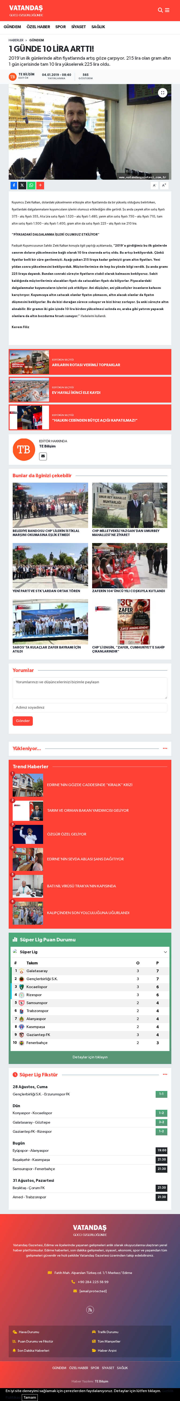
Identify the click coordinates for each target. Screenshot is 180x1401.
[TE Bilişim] (24, 449)
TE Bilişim (47, 446)
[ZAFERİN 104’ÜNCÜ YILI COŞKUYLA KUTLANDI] (130, 565)
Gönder (23, 721)
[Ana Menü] (167, 10)
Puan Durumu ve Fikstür (35, 1341)
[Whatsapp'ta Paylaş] (31, 186)
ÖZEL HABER (38, 27)
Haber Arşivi (107, 1350)
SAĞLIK (98, 27)
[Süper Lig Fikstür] (165, 1075)
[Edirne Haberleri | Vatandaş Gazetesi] (26, 10)
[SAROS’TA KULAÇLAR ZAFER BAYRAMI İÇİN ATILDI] (50, 622)
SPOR (60, 27)
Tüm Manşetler (109, 1341)
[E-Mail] (43, 456)
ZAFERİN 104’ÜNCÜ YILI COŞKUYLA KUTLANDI (128, 591)
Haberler (16, 40)
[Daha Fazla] (40, 186)
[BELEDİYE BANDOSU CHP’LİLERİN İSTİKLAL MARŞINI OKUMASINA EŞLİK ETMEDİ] (50, 505)
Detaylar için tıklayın (90, 1057)
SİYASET (78, 27)
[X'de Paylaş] (22, 186)
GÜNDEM (12, 27)
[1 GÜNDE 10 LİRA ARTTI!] (90, 132)
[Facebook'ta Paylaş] (14, 186)
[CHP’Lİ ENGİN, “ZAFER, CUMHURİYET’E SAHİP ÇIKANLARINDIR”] (130, 622)
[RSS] (90, 1310)
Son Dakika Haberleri (33, 1350)
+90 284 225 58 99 (93, 1282)
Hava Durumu (29, 1332)
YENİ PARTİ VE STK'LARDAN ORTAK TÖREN (46, 591)
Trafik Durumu (108, 1332)
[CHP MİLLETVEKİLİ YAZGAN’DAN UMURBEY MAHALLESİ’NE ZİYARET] (130, 505)
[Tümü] (165, 749)
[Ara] (160, 10)
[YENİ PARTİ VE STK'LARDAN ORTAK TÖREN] (50, 565)
